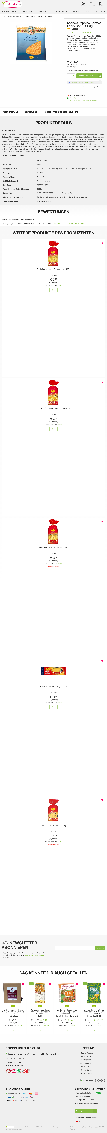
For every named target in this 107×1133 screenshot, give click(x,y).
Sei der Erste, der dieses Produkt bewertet (79, 32)
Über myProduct (86, 1053)
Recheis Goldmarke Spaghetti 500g (53, 686)
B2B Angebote (86, 1060)
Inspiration (100, 11)
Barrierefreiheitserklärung (14, 1129)
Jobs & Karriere (86, 1063)
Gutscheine (27, 11)
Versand (83, 64)
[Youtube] (101, 1080)
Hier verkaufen (71, 68)
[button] (68, 75)
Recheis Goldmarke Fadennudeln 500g (53, 269)
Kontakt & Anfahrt (87, 1070)
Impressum (19, 1127)
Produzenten (61, 11)
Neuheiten (43, 11)
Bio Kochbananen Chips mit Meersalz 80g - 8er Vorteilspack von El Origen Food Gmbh (94, 1013)
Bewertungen (31, 112)
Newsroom (84, 1067)
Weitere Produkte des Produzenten (62, 112)
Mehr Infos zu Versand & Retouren (87, 1103)
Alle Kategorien (9, 11)
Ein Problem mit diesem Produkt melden (83, 101)
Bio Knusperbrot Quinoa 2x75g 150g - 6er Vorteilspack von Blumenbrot (67, 1013)
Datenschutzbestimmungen (34, 955)
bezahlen (77, 98)
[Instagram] (96, 1080)
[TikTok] (98, 1080)
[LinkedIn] (104, 1080)
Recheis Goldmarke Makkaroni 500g (53, 547)
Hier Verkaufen (86, 1073)
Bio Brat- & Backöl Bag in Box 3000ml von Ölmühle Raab (13, 1012)
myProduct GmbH (87, 1127)
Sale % (76, 11)
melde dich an (57, 223)
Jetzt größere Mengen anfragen (88, 70)
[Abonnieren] (100, 948)
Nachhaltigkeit (86, 1056)
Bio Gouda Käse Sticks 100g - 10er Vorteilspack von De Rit (40, 1012)
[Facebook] (87, 1080)
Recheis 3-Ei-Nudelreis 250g (53, 826)
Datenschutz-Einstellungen (50, 1127)
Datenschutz (29, 1127)
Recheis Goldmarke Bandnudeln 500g (53, 408)
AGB (37, 1127)
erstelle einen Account (75, 223)
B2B (87, 11)
